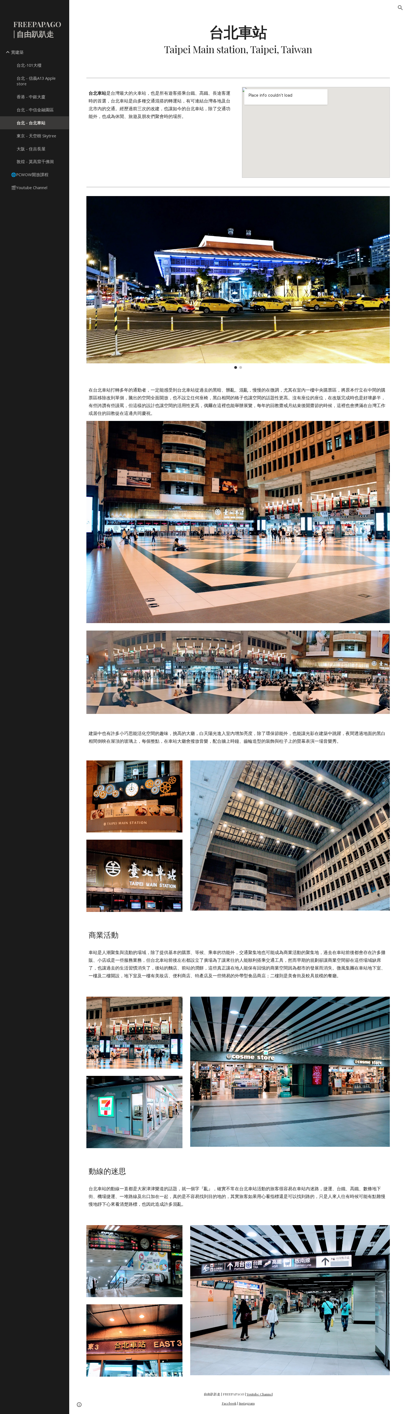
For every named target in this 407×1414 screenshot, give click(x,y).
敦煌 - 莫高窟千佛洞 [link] (35, 161)
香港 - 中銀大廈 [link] (31, 96)
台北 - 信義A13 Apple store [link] (36, 81)
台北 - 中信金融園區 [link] (35, 109)
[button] (400, 7)
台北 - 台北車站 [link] (31, 122)
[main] (238, 39)
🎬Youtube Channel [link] (29, 187)
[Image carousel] (238, 282)
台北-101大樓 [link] (29, 65)
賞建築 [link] (17, 52)
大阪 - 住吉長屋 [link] (31, 148)
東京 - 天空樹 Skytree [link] (36, 135)
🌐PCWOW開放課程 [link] (29, 174)
